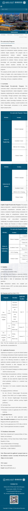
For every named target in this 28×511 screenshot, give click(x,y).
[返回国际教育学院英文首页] (14, 2)
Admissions (9, 34)
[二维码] (14, 496)
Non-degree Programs (19, 34)
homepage (3, 34)
